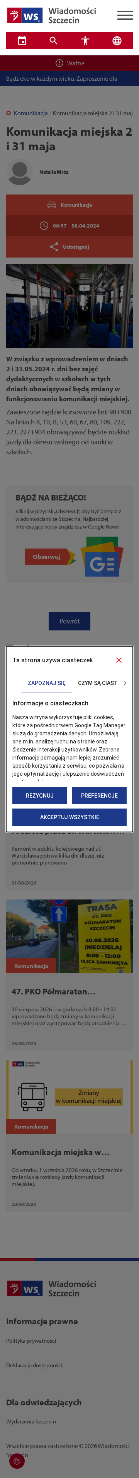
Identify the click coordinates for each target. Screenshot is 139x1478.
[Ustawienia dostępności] (85, 40)
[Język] (117, 40)
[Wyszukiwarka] (54, 40)
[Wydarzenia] (22, 40)
